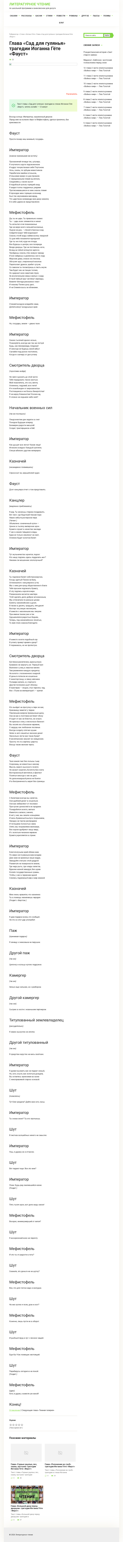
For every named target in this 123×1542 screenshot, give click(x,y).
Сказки (13, 16)
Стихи (49, 16)
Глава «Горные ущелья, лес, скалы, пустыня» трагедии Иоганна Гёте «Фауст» (24, 1466)
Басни (39, 16)
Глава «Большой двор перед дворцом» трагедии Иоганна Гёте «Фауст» (27, 1508)
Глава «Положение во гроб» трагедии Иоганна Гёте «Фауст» (60, 1465)
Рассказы (26, 16)
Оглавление (14, 1410)
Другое (85, 16)
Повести (60, 16)
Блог (61, 23)
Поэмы (106, 16)
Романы (73, 16)
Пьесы (96, 16)
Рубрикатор (13, 34)
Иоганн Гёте (30, 34)
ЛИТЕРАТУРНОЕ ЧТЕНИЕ (29, 4)
